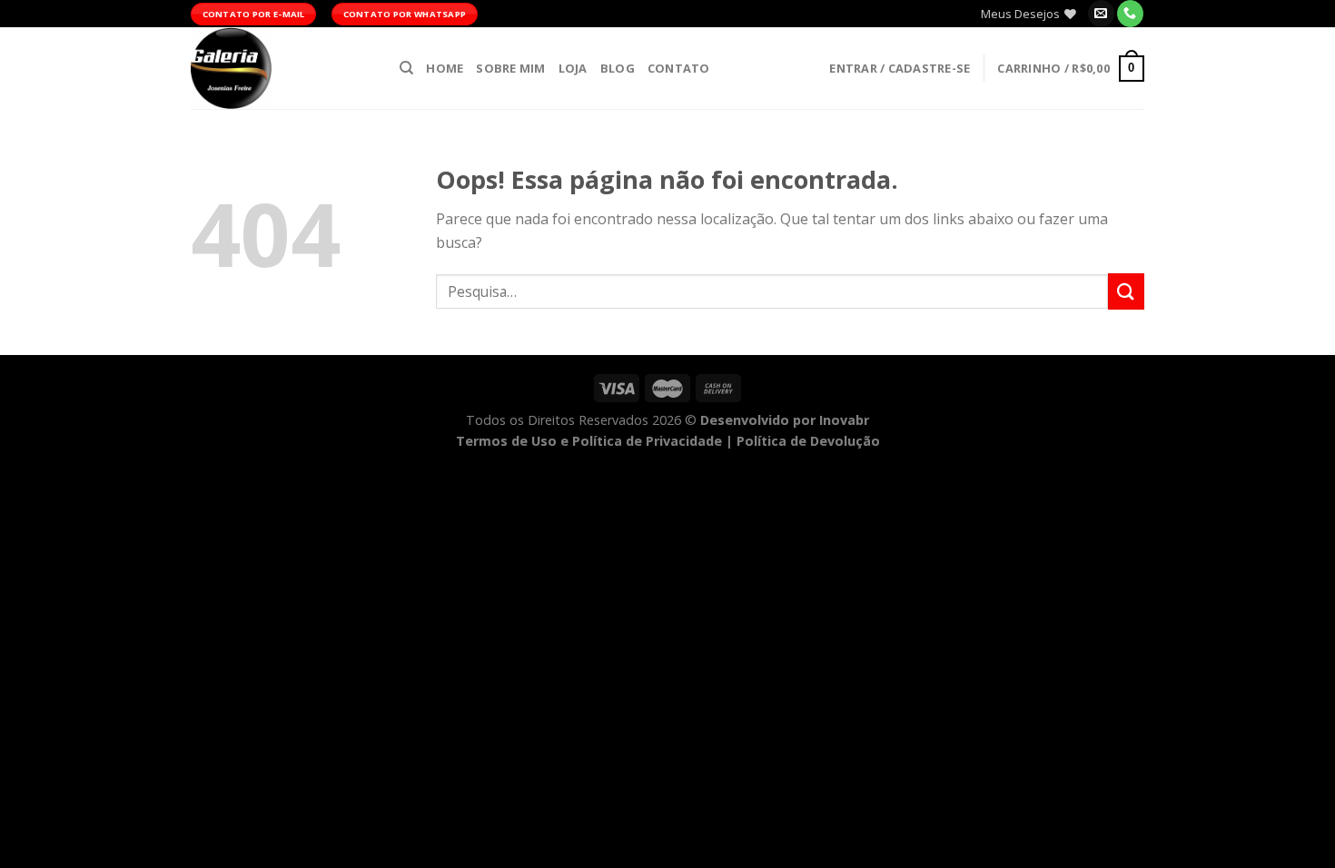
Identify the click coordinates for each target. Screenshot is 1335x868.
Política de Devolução (808, 440)
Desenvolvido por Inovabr (784, 420)
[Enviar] (1126, 291)
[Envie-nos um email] (1101, 13)
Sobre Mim (510, 68)
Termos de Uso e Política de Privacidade (589, 440)
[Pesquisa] (406, 68)
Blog (617, 68)
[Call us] (1130, 13)
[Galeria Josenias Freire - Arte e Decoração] (281, 68)
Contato (679, 68)
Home (444, 68)
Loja (573, 68)
